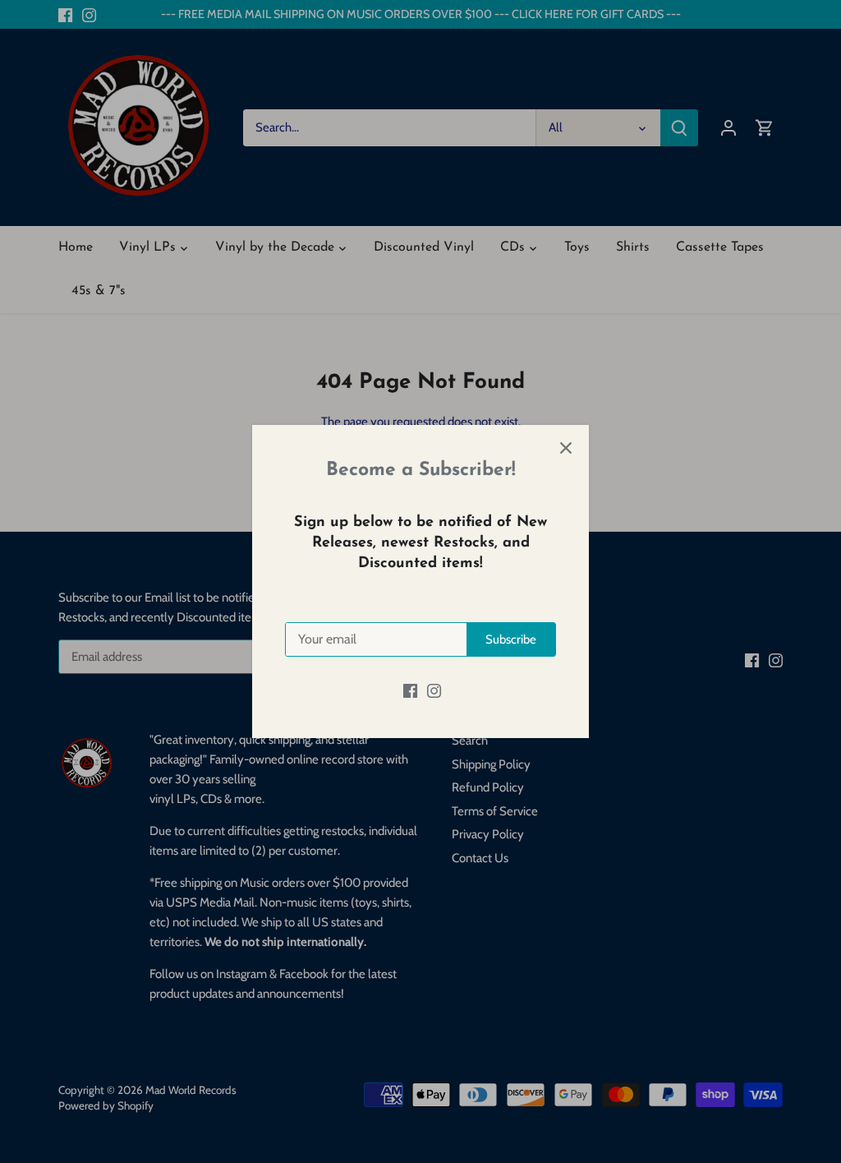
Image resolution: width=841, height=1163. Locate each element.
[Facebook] (410, 690)
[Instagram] (434, 690)
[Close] (566, 448)
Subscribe (510, 639)
